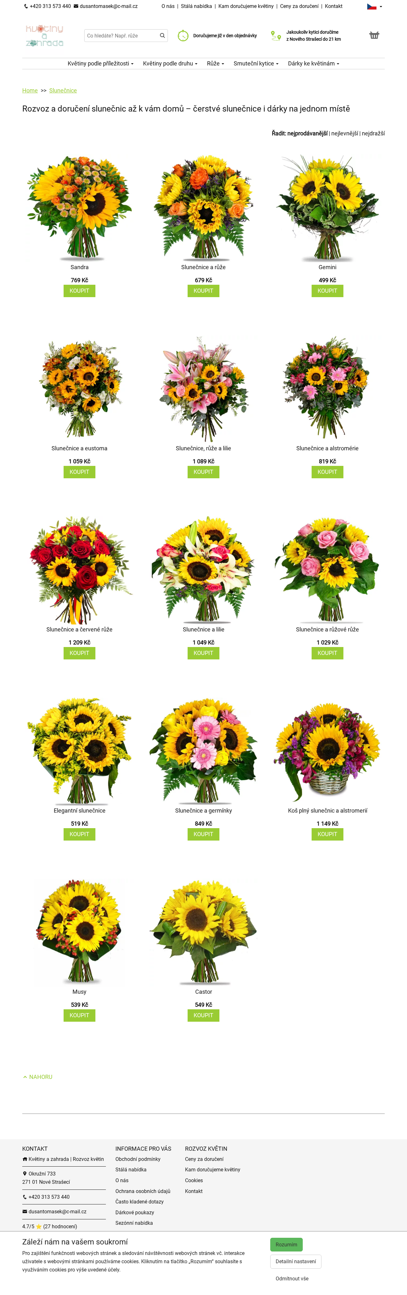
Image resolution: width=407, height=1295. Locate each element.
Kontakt (333, 6)
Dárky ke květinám (312, 63)
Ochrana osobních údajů (142, 1191)
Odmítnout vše (292, 1279)
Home (30, 90)
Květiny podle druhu (168, 63)
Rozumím (286, 1245)
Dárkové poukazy (134, 1213)
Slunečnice (63, 90)
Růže (214, 63)
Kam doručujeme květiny (246, 6)
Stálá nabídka (197, 6)
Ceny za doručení (299, 6)
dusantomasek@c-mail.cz (108, 6)
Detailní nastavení (296, 1261)
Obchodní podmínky (138, 1159)
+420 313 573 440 (50, 6)
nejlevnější (344, 133)
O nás (169, 6)
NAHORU (40, 1076)
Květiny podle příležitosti (99, 63)
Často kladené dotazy (139, 1202)
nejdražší (373, 133)
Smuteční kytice (254, 63)
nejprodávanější (307, 133)
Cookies (194, 1180)
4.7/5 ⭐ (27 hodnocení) (49, 1226)
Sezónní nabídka (134, 1223)
